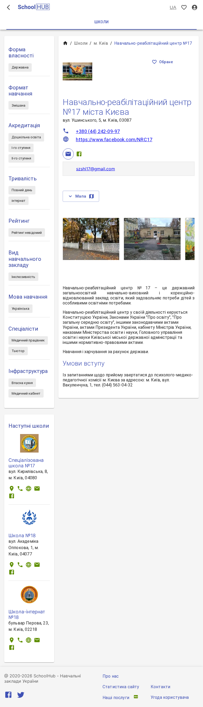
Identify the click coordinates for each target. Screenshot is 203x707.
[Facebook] (79, 154)
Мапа (80, 196)
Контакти (160, 686)
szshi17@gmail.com (95, 168)
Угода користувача (170, 697)
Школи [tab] (101, 22)
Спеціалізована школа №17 (26, 462)
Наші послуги (116, 697)
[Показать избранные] (184, 7)
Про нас (111, 676)
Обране (166, 62)
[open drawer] (8, 7)
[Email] (68, 153)
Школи (80, 43)
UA (173, 7)
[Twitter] (21, 696)
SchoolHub (45, 675)
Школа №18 (22, 535)
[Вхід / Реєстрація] (194, 7)
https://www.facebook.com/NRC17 (114, 139)
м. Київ (101, 43)
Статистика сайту (121, 686)
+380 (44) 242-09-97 (98, 131)
